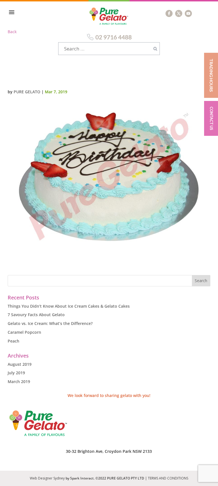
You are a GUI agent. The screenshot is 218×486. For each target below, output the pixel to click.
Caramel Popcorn (24, 332)
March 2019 (19, 381)
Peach (13, 341)
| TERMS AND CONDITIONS (166, 478)
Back (12, 31)
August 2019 (20, 364)
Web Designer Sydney (48, 478)
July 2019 (16, 372)
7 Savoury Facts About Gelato (36, 314)
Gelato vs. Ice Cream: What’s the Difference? (50, 323)
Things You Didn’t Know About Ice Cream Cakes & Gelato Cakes (69, 306)
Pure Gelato (27, 91)
